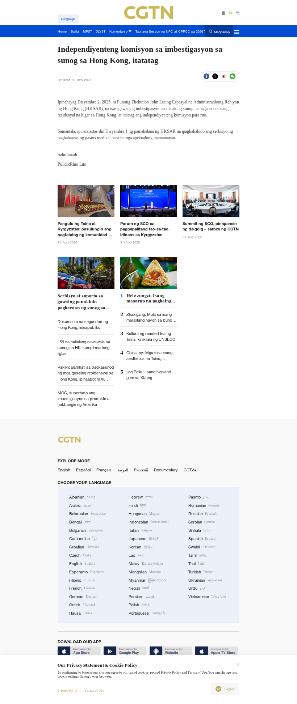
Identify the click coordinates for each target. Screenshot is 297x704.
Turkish (200, 571)
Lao (136, 555)
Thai (196, 563)
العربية (123, 469)
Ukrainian (205, 580)
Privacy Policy (68, 690)
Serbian (201, 522)
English (64, 469)
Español (83, 469)
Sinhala (200, 530)
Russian (202, 513)
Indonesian (148, 522)
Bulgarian (86, 530)
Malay (146, 563)
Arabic (81, 505)
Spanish (202, 538)
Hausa (80, 613)
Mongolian (144, 571)
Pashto (199, 497)
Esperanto (86, 571)
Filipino (82, 580)
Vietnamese (207, 596)
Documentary (166, 469)
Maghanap (222, 32)
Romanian (204, 505)
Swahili (202, 547)
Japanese (144, 538)
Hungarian (144, 513)
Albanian (82, 497)
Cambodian (83, 538)
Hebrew (140, 497)
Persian (141, 596)
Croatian (84, 547)
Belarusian (87, 513)
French (82, 588)
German (83, 596)
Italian (140, 530)
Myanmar (148, 580)
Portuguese (147, 613)
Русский (141, 469)
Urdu (196, 588)
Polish (140, 604)
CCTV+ (190, 469)
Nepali (139, 588)
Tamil (197, 555)
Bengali (80, 522)
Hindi (137, 505)
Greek (82, 604)
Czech (80, 555)
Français (104, 469)
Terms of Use (94, 690)
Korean (141, 547)
